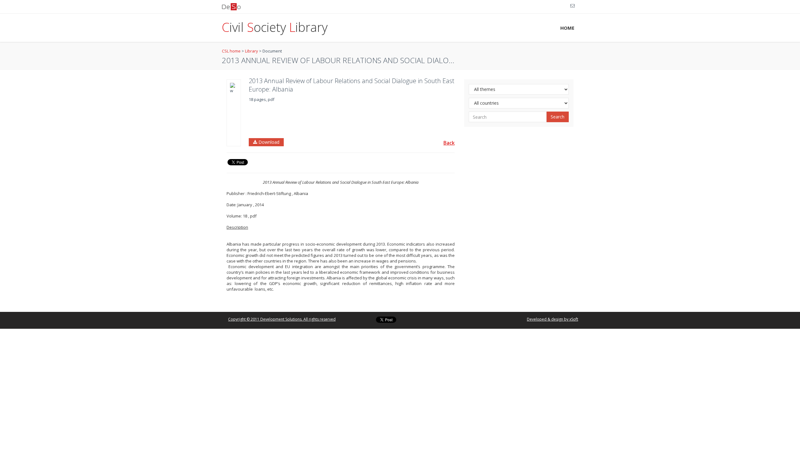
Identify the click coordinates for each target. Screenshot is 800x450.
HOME (567, 28)
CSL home (231, 51)
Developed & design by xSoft (552, 319)
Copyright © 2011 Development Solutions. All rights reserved (282, 319)
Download (268, 142)
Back (449, 142)
